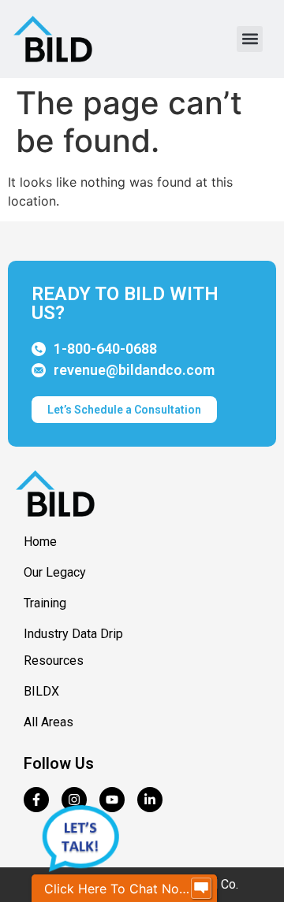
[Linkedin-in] (150, 799)
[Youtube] (112, 799)
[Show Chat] (201, 889)
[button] (250, 39)
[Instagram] (74, 799)
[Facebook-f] (36, 799)
